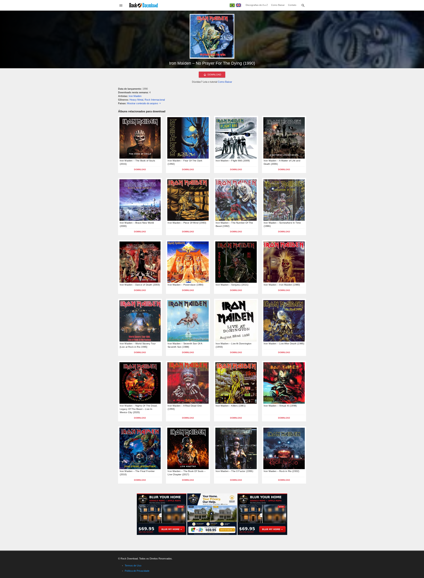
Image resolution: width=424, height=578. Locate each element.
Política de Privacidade (137, 570)
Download (140, 169)
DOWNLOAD (214, 74)
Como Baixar (278, 5)
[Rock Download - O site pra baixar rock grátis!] (143, 5)
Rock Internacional (155, 99)
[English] (238, 5)
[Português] (232, 5)
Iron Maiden (135, 96)
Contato (292, 5)
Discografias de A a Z (257, 5)
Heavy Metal (136, 99)
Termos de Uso (133, 565)
